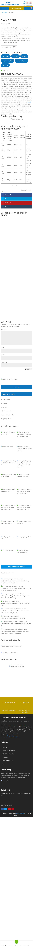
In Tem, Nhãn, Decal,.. (7, 415)
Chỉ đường (3, 945)
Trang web (4, 362)
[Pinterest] (13, 809)
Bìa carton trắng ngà (11, 257)
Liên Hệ (4, 764)
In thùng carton (5, 399)
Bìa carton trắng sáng (12, 241)
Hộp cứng (5, 65)
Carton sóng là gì (10, 292)
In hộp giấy (4, 403)
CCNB (29, 102)
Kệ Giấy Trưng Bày (6, 411)
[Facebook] (2, 809)
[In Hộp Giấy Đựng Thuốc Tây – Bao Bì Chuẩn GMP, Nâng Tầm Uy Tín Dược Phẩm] (12, 579)
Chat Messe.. (23, 945)
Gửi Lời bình (28, 369)
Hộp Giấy (15, 56)
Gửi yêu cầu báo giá (29, 945)
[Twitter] (5, 809)
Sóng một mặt (9, 308)
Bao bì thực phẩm (22, 61)
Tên (2, 348)
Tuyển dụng (6, 757)
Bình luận (4, 330)
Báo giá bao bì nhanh (8, 754)
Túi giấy (24, 56)
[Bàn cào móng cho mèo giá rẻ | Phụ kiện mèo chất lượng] (10, 601)
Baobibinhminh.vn (21, 813)
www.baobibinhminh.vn (13, 737)
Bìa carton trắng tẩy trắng (14, 225)
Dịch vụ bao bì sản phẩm (9, 750)
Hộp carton (6, 56)
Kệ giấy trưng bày (7, 61)
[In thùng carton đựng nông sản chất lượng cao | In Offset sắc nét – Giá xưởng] (12, 594)
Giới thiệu (5, 747)
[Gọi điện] (16, 942)
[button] (1, 8)
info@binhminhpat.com (11, 735)
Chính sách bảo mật (8, 760)
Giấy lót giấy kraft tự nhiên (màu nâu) (14, 275)
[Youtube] (9, 809)
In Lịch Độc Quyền (6, 419)
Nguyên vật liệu (5, 23)
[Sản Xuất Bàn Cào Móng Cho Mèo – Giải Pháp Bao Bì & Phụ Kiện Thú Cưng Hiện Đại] (13, 609)
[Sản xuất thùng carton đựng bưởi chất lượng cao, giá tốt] (14, 622)
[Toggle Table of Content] (13, 47)
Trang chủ (4, 12)
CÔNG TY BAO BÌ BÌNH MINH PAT (14, 717)
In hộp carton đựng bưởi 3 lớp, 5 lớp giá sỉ (13, 618)
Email (3, 355)
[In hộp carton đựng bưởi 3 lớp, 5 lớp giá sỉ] (10, 616)
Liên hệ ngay (16, 387)
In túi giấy (4, 407)
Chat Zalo (10, 945)
